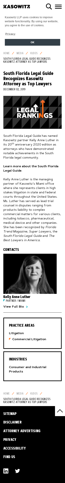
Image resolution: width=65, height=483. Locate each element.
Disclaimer (12, 422)
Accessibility (14, 448)
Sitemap (10, 413)
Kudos (34, 53)
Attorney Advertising (21, 430)
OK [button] (32, 42)
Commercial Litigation (29, 339)
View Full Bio (13, 306)
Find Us (9, 456)
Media (20, 53)
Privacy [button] (10, 33)
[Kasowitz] (16, 5)
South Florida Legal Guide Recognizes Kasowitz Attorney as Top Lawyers (26, 60)
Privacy (9, 439)
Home (6, 53)
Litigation (16, 333)
